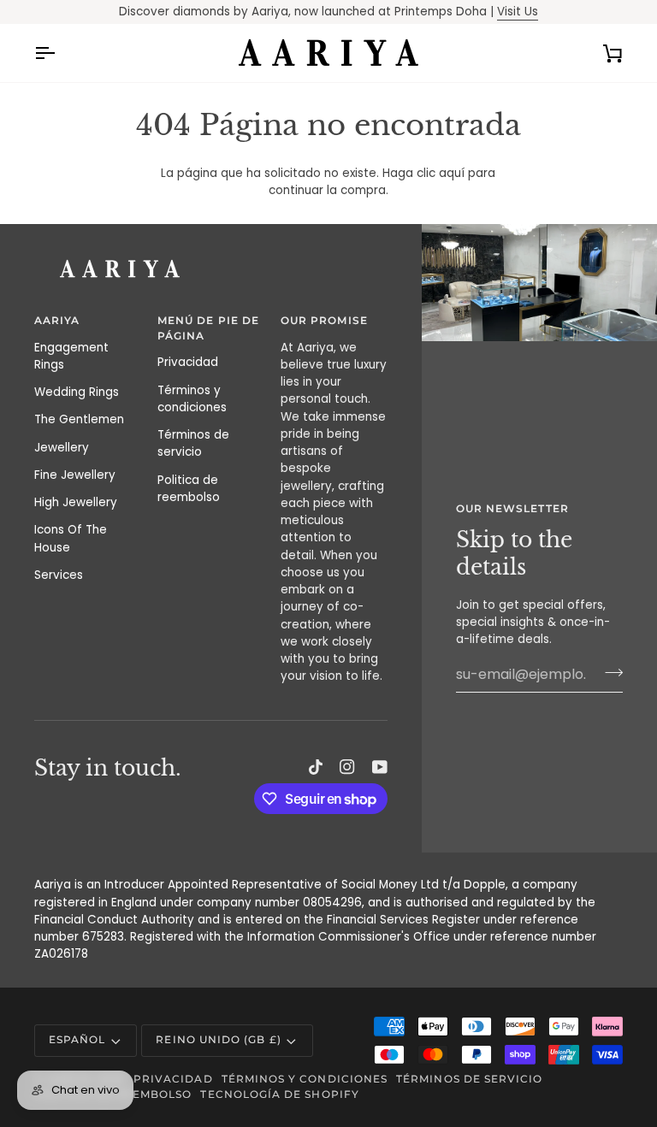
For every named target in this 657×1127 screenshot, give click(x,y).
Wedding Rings (76, 392)
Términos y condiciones (192, 399)
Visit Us (517, 11)
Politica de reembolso (188, 488)
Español (77, 1040)
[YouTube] (380, 767)
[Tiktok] (316, 767)
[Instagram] (347, 767)
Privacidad (187, 362)
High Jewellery (75, 502)
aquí (452, 173)
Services (58, 575)
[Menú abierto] (60, 53)
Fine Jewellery (74, 475)
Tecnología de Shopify (279, 1094)
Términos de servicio (193, 443)
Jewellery (61, 448)
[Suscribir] (609, 672)
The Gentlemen (79, 419)
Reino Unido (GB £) (218, 1040)
